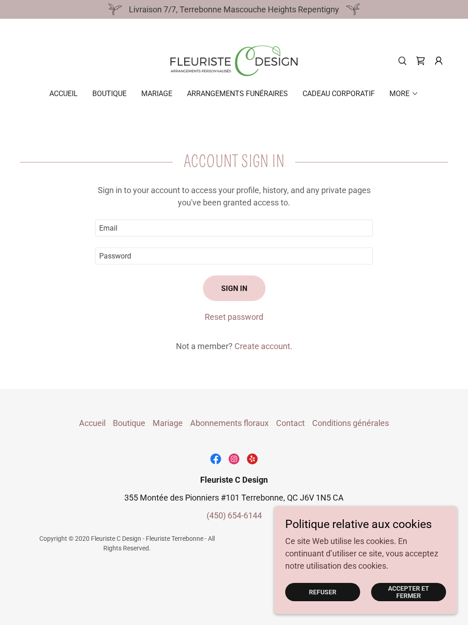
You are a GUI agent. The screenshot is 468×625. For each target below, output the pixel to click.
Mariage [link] (156, 93)
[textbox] (234, 228)
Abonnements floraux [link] (229, 423)
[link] (234, 60)
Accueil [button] (92, 423)
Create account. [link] (263, 346)
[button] (439, 61)
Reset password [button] (234, 317)
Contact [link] (290, 423)
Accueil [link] (63, 93)
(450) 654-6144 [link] (234, 515)
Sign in (234, 288)
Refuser (322, 592)
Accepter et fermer (408, 592)
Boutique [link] (109, 93)
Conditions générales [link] (350, 423)
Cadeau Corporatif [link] (339, 93)
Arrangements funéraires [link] (237, 93)
